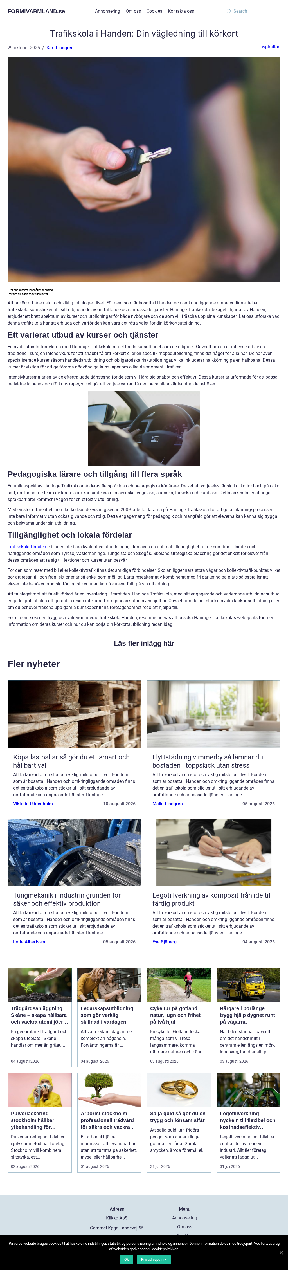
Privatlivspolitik (153, 1259)
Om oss (133, 11)
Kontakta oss (181, 11)
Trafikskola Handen (27, 546)
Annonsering (107, 11)
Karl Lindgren (60, 47)
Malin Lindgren (167, 803)
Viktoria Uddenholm (33, 803)
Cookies (154, 11)
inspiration (269, 47)
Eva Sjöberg (164, 942)
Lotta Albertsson (30, 942)
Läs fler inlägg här (144, 643)
